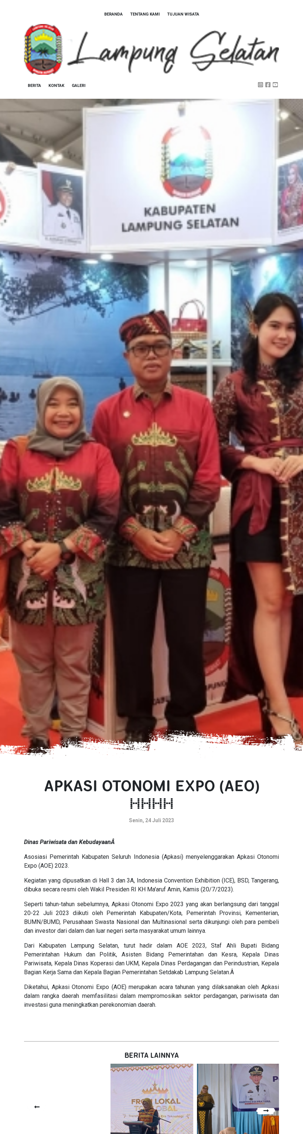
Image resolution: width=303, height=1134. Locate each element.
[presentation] (37, 1107)
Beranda (113, 14)
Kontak (56, 85)
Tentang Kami (145, 14)
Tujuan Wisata (183, 14)
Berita (34, 85)
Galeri (78, 85)
